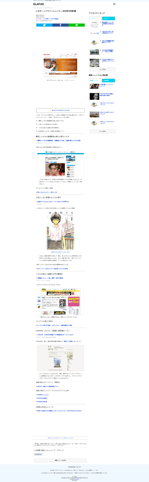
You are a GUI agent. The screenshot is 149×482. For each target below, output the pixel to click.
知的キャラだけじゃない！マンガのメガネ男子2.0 (53, 201)
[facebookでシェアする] (60, 25)
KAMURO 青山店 (42, 401)
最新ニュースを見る (60, 460)
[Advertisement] (60, 40)
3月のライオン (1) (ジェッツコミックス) (60, 252)
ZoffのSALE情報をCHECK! (60, 110)
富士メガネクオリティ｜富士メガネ (47, 192)
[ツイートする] (44, 25)
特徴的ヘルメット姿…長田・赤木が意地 (50, 278)
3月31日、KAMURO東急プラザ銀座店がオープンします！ (56, 334)
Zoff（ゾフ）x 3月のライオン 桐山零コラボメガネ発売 (52, 268)
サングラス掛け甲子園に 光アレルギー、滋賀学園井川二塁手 (54, 325)
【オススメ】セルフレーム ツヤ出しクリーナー (60, 438)
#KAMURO (38, 454)
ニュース (92, 18)
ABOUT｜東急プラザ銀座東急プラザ (47, 386)
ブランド (106, 18)
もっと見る (102, 69)
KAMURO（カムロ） (43, 394)
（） (47, 18)
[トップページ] (38, 4)
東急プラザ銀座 (68, 341)
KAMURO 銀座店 (42, 398)
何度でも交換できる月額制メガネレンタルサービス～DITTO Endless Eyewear (59, 410)
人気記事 (106, 80)
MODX (77, 479)
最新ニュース (94, 80)
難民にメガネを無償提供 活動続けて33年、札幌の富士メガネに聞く (59, 140)
